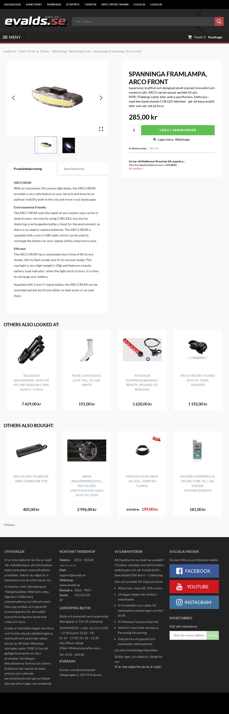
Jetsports (72, 4)
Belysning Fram (80, 51)
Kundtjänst (34, 4)
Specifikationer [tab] (74, 169)
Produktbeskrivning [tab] (28, 169)
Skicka (212, 635)
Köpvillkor (150, 650)
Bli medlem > (136, 168)
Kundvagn (215, 37)
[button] (46, 145)
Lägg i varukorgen (178, 130)
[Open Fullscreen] (101, 129)
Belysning (59, 51)
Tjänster (90, 4)
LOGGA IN (139, 4)
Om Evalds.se (12, 4)
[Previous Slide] (13, 97)
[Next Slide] (101, 97)
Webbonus (54, 4)
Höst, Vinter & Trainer (34, 51)
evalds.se (10, 51)
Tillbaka (9, 524)
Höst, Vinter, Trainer (115, 4)
